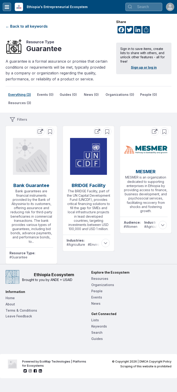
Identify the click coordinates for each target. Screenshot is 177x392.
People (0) (148, 95)
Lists (95, 320)
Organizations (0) (120, 95)
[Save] (50, 131)
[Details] (40, 131)
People (97, 291)
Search (97, 332)
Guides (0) (68, 95)
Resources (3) (19, 103)
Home (10, 298)
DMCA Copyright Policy (155, 361)
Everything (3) (19, 95)
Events (96, 297)
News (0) (91, 95)
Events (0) (45, 95)
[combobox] (143, 7)
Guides (97, 339)
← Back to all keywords (27, 26)
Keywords (99, 326)
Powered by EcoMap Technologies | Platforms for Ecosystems (54, 363)
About (10, 304)
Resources (99, 279)
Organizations (102, 285)
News (95, 303)
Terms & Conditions (21, 310)
